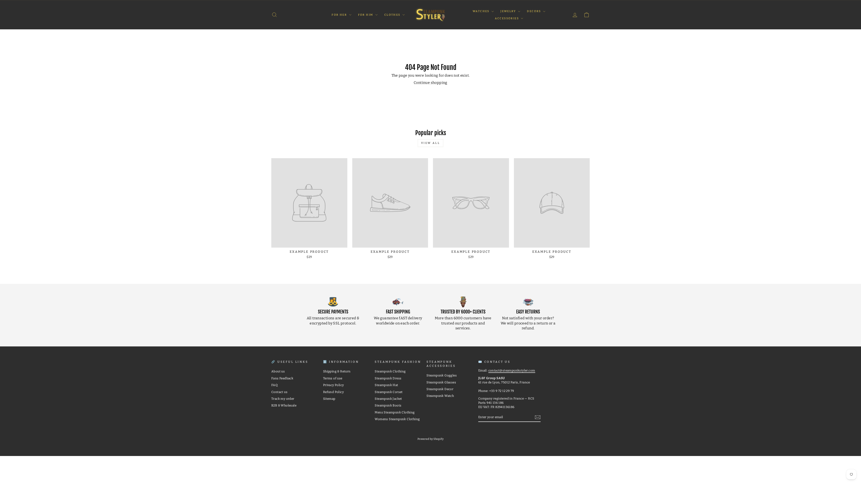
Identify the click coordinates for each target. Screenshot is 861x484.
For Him (366, 14)
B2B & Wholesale (283, 405)
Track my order (282, 399)
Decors (534, 11)
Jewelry (508, 11)
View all (430, 143)
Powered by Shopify (430, 439)
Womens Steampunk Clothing (397, 419)
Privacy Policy (333, 385)
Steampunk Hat (386, 385)
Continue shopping (430, 82)
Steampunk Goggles (441, 375)
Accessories (507, 18)
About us (278, 371)
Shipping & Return (337, 371)
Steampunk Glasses (441, 382)
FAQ (274, 385)
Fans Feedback (282, 378)
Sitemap (329, 399)
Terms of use (332, 378)
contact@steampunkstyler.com (511, 370)
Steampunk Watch (440, 396)
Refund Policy (333, 392)
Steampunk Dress (388, 378)
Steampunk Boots (388, 405)
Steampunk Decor (439, 389)
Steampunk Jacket (388, 399)
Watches (481, 11)
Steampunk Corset (388, 392)
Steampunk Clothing (390, 371)
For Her (340, 14)
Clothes (392, 14)
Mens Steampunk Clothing (395, 412)
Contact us (279, 392)
